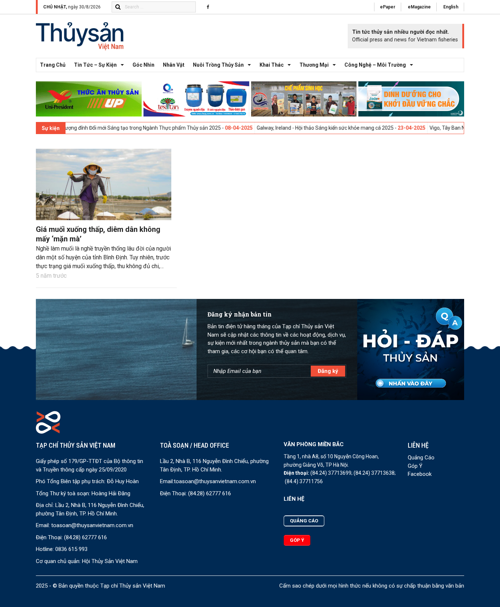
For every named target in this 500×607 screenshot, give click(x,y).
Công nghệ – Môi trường (375, 65)
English (450, 7)
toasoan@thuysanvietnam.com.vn (92, 525)
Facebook (420, 474)
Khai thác (272, 65)
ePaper (387, 7)
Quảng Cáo (421, 457)
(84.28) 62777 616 (85, 537)
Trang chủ (53, 65)
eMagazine (419, 7)
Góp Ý (415, 466)
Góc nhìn (143, 65)
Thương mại (314, 65)
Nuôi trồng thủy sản (218, 65)
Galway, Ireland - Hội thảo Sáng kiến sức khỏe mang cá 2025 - (301, 128)
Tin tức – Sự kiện (95, 65)
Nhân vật (173, 65)
